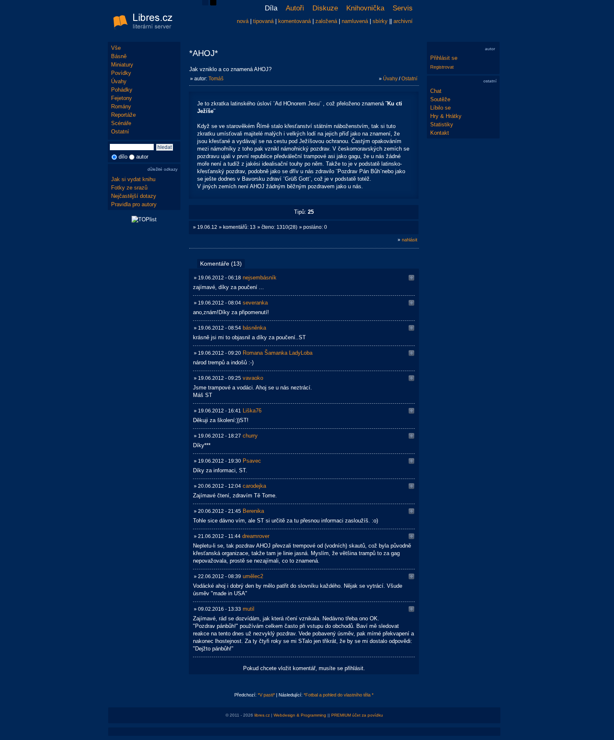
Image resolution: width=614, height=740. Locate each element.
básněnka (254, 328)
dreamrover (255, 536)
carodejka (254, 486)
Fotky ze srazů (129, 187)
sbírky (380, 21)
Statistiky (441, 124)
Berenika (253, 511)
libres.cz (262, 715)
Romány (121, 106)
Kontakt (439, 133)
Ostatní (120, 131)
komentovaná (294, 21)
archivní (403, 21)
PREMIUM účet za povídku (357, 715)
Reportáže (123, 115)
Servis (403, 8)
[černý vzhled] (213, 3)
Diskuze (325, 8)
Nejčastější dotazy (133, 196)
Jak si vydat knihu (133, 179)
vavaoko (253, 378)
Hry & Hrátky (446, 116)
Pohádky (121, 90)
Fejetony (121, 98)
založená (326, 21)
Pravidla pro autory (134, 204)
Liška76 (252, 410)
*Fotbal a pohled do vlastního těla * (338, 694)
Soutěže (440, 99)
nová (243, 21)
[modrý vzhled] (205, 3)
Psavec (252, 461)
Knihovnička (365, 8)
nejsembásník (260, 277)
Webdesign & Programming (300, 715)
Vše (116, 48)
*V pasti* (266, 694)
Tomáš (215, 79)
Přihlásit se (443, 58)
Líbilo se (440, 108)
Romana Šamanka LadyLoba (277, 353)
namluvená (355, 21)
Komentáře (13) (221, 263)
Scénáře (121, 123)
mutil (248, 609)
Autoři (295, 8)
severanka (255, 303)
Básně (119, 56)
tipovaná (263, 21)
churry (250, 436)
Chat (435, 91)
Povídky (121, 73)
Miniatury (122, 64)
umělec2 (253, 576)
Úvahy (119, 81)
